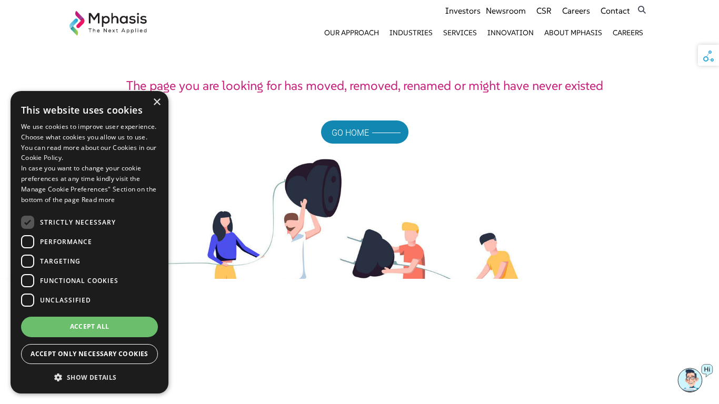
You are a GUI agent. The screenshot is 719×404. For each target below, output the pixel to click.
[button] (89, 377)
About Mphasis (573, 32)
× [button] (157, 102)
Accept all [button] (89, 326)
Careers (576, 10)
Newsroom (506, 10)
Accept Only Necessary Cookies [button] (89, 353)
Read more (98, 199)
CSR (544, 10)
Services (460, 32)
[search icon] (642, 9)
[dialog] (89, 242)
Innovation (510, 32)
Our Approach (351, 32)
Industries (411, 32)
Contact (615, 10)
